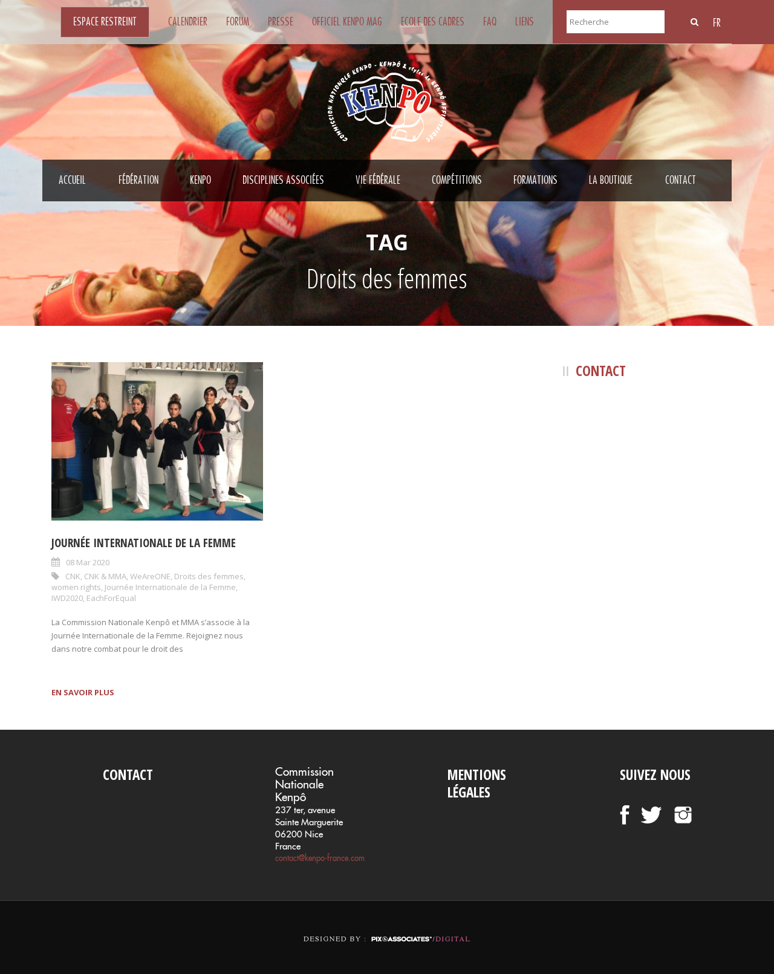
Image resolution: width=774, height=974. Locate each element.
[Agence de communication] (387, 928)
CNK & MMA (105, 576)
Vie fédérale (378, 180)
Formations (535, 180)
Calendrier (187, 21)
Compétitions (457, 180)
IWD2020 (67, 598)
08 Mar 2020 (87, 562)
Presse (280, 21)
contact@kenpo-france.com (320, 858)
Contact (680, 180)
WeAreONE (150, 576)
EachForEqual (111, 598)
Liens (524, 21)
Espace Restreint (105, 21)
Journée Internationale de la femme (143, 543)
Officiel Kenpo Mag (347, 21)
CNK (72, 576)
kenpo (200, 180)
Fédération (138, 180)
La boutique (611, 180)
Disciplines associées (283, 180)
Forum (237, 21)
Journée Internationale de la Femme (170, 587)
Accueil (72, 180)
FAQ (489, 21)
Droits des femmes (209, 576)
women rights (76, 587)
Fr (717, 23)
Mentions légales (476, 783)
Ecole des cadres (432, 21)
